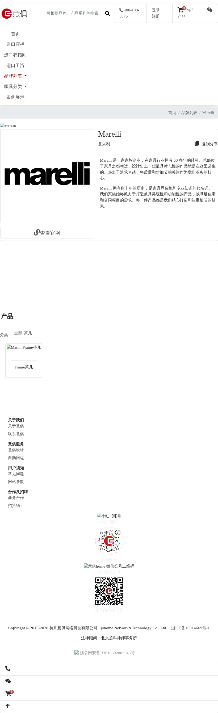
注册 (156, 16)
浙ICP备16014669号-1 (190, 628)
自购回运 (16, 458)
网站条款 (16, 482)
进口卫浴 (15, 65)
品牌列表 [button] (13, 76)
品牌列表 (189, 113)
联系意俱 (16, 434)
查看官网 (50, 233)
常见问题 (16, 474)
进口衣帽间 (15, 54)
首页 (15, 33)
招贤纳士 (16, 506)
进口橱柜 (15, 44)
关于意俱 (16, 426)
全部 (18, 333)
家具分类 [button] (13, 86)
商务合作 (16, 498)
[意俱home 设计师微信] (210, 10)
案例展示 (15, 97)
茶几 (28, 333)
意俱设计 (16, 450)
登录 (156, 10)
